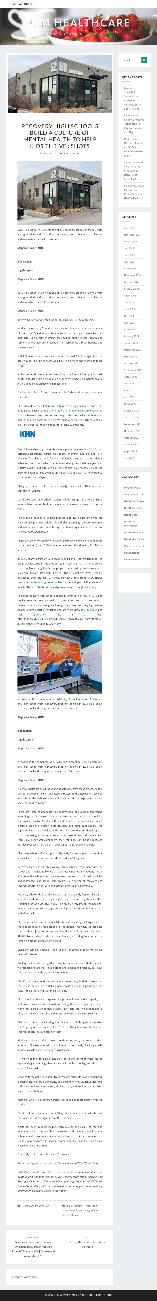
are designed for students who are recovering (75, 410)
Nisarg (108, 1294)
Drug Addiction (132, 487)
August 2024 (130, 295)
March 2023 (130, 403)
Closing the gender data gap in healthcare (87, 1242)
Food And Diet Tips (134, 494)
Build (69, 1206)
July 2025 (129, 248)
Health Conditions (134, 508)
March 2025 (130, 268)
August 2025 (130, 241)
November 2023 (132, 356)
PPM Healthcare (21, 4)
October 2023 (131, 363)
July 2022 (129, 457)
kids (64, 1210)
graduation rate (47, 614)
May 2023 (129, 390)
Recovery (84, 1210)
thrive (74, 1215)
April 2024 (129, 322)
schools (95, 1210)
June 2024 (129, 309)
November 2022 (132, 430)
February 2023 (131, 410)
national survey (93, 563)
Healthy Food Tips (133, 532)
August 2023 (130, 376)
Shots (65, 1215)
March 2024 (130, 329)
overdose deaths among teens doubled (40, 582)
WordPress (86, 1294)
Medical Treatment (134, 546)
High (95, 1206)
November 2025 (132, 234)
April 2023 (129, 397)
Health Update (132, 514)
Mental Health (132, 552)
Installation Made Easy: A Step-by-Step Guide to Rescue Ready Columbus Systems (134, 171)
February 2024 (131, 336)
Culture (78, 1206)
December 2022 (132, 424)
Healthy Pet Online (134, 539)
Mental (73, 1210)
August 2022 (130, 451)
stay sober (90, 610)
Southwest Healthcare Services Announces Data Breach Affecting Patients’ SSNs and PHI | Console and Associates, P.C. (33, 1247)
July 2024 (129, 302)
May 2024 (129, 315)
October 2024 (131, 282)
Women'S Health (133, 559)
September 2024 (132, 288)
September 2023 (132, 370)
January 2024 (131, 342)
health (87, 1206)
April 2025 (129, 261)
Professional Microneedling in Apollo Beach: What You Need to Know (133, 147)
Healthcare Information (35, 1206)
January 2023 (131, 417)
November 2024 (132, 275)
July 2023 (129, 383)
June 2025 (129, 255)
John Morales (71, 153)
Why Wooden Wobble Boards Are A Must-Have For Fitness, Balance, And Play (134, 124)
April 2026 (129, 227)
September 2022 (132, 444)
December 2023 (132, 349)
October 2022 (131, 437)
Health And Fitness (134, 501)
